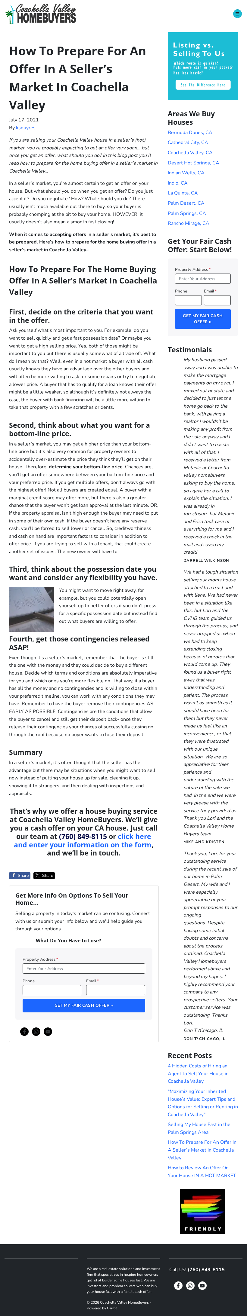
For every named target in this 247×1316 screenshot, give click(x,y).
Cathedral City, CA (188, 142)
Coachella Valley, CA (190, 152)
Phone (29, 981)
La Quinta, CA (183, 193)
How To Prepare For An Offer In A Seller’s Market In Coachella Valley (202, 1150)
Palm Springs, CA (187, 213)
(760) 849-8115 (83, 836)
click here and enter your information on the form (83, 840)
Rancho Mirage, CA (188, 223)
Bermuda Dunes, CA (190, 132)
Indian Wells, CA (186, 173)
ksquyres (26, 127)
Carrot (112, 1308)
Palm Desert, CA (186, 203)
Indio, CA (178, 183)
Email (92, 981)
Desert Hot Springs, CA (193, 163)
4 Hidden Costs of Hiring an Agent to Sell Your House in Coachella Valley (198, 1074)
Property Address (40, 959)
